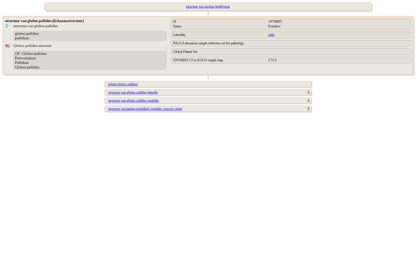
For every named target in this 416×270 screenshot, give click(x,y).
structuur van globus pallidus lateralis (133, 92)
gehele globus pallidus (123, 84)
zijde (271, 35)
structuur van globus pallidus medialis (133, 101)
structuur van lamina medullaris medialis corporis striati (145, 109)
